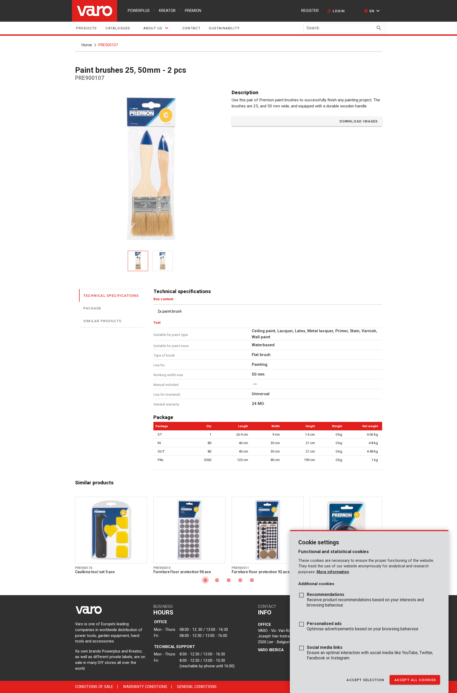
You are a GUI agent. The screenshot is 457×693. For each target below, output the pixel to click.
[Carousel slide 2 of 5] (217, 580)
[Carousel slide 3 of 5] (228, 580)
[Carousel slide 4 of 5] (240, 580)
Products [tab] (86, 28)
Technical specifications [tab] (111, 295)
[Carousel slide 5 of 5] (251, 580)
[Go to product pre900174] (111, 530)
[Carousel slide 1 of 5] (205, 580)
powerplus (139, 10)
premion (193, 10)
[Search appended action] (379, 28)
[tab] (156, 28)
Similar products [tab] (102, 321)
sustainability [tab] (224, 28)
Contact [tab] (191, 28)
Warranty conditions (145, 687)
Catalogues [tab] (117, 28)
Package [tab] (92, 308)
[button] (372, 10)
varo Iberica (271, 650)
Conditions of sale (94, 687)
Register (310, 10)
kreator (167, 10)
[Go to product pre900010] (189, 530)
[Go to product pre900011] (268, 530)
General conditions (197, 687)
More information (333, 572)
